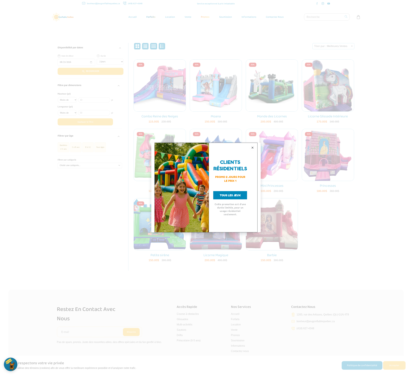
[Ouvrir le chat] (10, 364)
